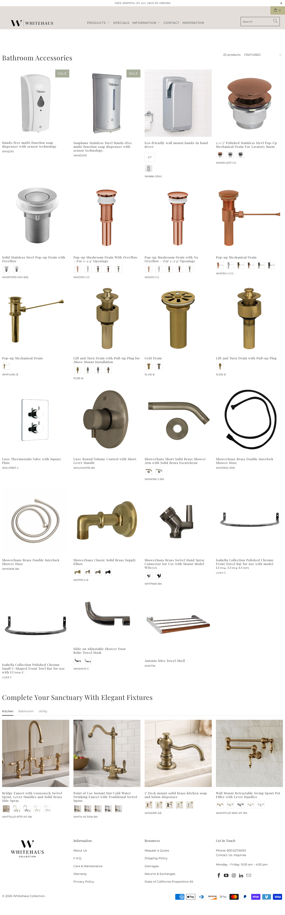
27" (150, 157)
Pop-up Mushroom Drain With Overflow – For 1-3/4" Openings (107, 217)
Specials (121, 23)
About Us (80, 850)
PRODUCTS (97, 23)
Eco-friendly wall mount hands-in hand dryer (178, 103)
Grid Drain (178, 318)
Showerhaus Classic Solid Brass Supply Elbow (107, 520)
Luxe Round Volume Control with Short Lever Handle (107, 419)
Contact (171, 23)
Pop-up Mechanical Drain (249, 217)
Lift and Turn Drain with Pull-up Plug (249, 318)
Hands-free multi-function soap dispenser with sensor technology (35, 103)
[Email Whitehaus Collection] (249, 875)
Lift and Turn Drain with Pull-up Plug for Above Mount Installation (107, 318)
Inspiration (193, 23)
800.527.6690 (236, 850)
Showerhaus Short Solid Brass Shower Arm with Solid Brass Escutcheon (178, 419)
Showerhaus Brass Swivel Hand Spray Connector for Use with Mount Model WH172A (178, 520)
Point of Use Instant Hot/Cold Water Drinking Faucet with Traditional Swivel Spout (107, 753)
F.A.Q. (77, 858)
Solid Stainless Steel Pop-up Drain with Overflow (35, 217)
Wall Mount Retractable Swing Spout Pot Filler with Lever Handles (249, 753)
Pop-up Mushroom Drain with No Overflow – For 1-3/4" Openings (178, 217)
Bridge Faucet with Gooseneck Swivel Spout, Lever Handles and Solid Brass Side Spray (35, 753)
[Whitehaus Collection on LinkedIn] (241, 875)
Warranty (80, 874)
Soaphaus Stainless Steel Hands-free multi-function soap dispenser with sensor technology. (107, 103)
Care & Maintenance (87, 866)
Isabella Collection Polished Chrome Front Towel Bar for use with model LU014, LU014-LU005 (249, 520)
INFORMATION (144, 23)
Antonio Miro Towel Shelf (178, 623)
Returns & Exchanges (160, 874)
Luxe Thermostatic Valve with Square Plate (35, 419)
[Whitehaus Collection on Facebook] (219, 875)
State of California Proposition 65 (169, 881)
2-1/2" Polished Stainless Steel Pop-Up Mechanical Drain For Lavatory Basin (249, 103)
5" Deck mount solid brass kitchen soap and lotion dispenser (178, 753)
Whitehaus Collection (29, 896)
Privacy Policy (83, 881)
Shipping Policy (156, 858)
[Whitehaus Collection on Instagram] (234, 875)
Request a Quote (157, 850)
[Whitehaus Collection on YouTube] (226, 875)
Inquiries (240, 855)
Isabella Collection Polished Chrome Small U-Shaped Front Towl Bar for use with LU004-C (35, 625)
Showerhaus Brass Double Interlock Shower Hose (249, 419)
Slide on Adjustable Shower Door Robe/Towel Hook (107, 617)
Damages (152, 866)
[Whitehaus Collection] (31, 23)
